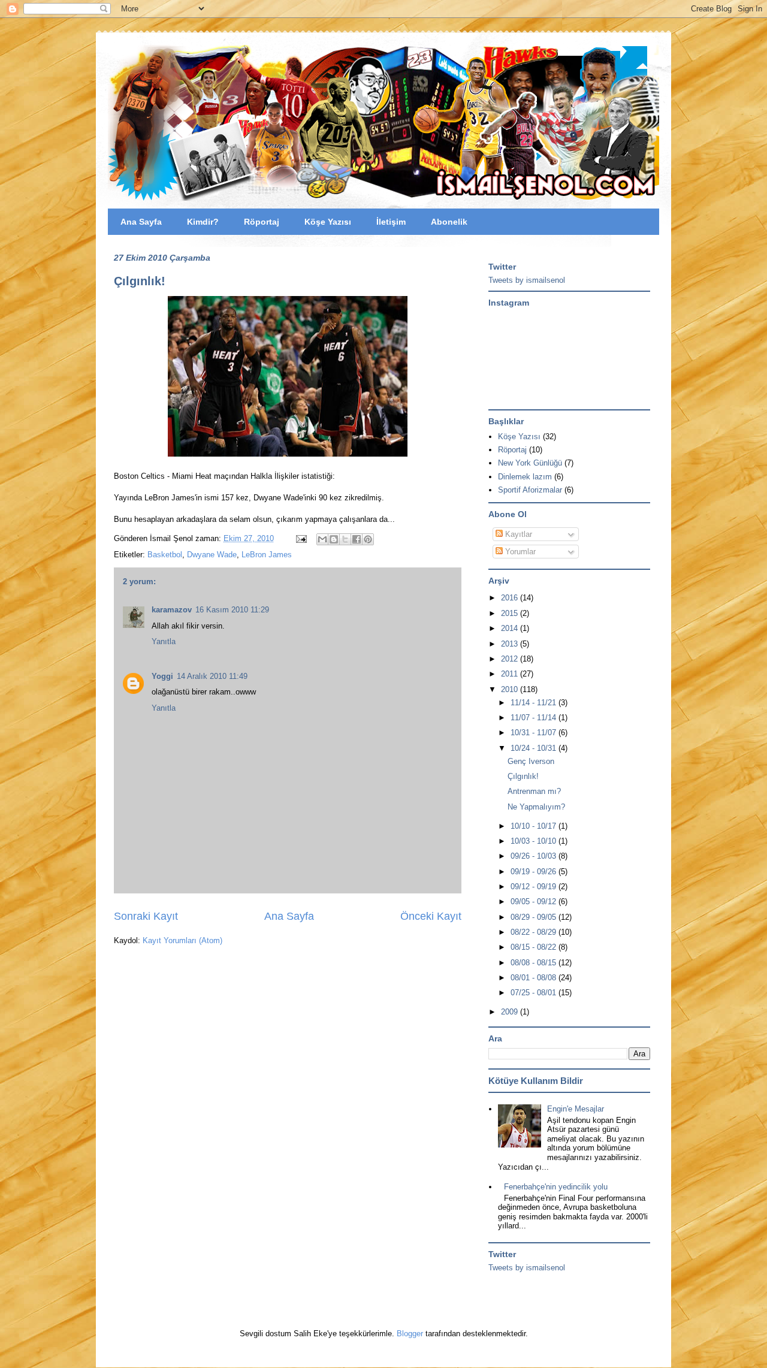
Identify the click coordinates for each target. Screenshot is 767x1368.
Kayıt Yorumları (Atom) (182, 940)
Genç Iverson (531, 761)
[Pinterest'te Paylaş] (368, 539)
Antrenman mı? (534, 791)
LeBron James (266, 554)
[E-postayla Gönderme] (300, 538)
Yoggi (162, 676)
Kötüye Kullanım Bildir (535, 1081)
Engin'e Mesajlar (575, 1108)
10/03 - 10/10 (534, 840)
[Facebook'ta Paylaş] (357, 539)
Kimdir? (203, 222)
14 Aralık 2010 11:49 (212, 676)
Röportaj (261, 222)
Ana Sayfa (141, 222)
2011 (510, 673)
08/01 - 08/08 (534, 977)
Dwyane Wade (212, 554)
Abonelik (449, 222)
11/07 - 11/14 (534, 717)
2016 (510, 597)
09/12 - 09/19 (534, 886)
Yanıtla (164, 641)
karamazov (172, 609)
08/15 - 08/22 (534, 947)
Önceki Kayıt (430, 916)
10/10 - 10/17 (534, 826)
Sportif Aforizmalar (530, 489)
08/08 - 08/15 (534, 962)
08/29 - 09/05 (534, 917)
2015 (510, 613)
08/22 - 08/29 (534, 932)
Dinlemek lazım (525, 476)
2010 (510, 689)
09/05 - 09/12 (534, 901)
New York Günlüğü (530, 462)
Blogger (410, 1333)
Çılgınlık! (139, 281)
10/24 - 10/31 (534, 748)
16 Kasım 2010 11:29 (232, 609)
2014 (510, 628)
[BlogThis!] (334, 539)
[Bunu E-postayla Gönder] (322, 539)
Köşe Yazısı (327, 222)
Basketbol (164, 554)
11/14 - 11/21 (534, 702)
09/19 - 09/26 (534, 871)
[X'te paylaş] (345, 539)
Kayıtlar (517, 534)
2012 (510, 658)
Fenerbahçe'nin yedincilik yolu (556, 1186)
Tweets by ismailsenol (526, 280)
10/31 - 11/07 (534, 732)
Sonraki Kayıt (146, 916)
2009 (510, 1011)
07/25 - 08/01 (534, 992)
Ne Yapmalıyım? (536, 806)
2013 (510, 643)
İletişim (391, 222)
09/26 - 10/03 (534, 855)
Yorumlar (519, 551)
